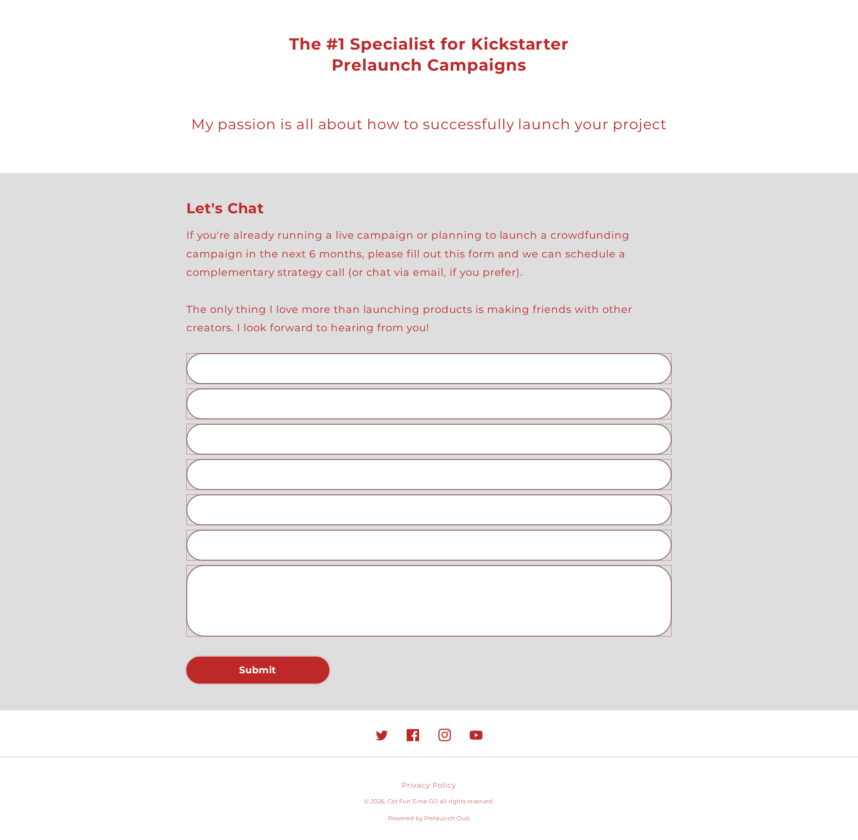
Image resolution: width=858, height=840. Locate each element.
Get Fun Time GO (412, 801)
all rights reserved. (467, 801)
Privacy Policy (429, 785)
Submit (257, 669)
